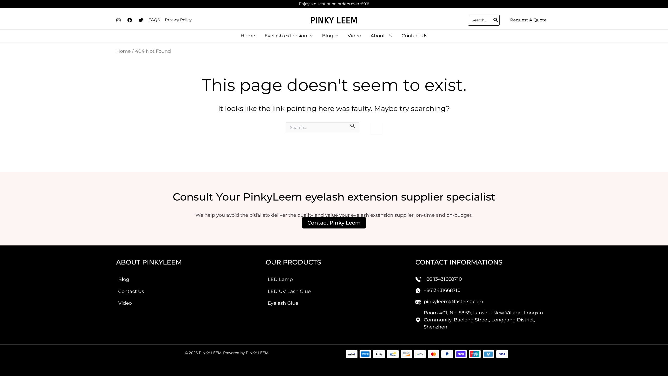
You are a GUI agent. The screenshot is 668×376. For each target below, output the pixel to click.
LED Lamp (280, 279)
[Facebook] (129, 20)
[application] (310, 36)
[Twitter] (141, 20)
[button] (528, 20)
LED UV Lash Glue (289, 291)
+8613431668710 (442, 290)
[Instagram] (118, 20)
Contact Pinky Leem (334, 223)
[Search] (495, 20)
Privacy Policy (178, 19)
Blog (123, 279)
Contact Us (131, 291)
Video (125, 303)
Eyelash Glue (283, 303)
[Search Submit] (352, 125)
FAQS (154, 19)
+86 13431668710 (443, 279)
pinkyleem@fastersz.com (453, 301)
